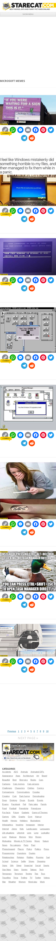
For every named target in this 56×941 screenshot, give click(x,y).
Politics (38, 849)
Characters (20, 788)
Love (4, 837)
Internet (5, 829)
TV (31, 878)
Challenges (7, 788)
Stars (16, 870)
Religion (20, 857)
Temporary (7, 874)
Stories (24, 870)
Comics (40, 788)
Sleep (18, 865)
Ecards (31, 800)
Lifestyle (20, 833)
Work (42, 882)
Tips (36, 874)
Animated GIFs (37, 772)
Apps (18, 776)
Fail (24, 804)
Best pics (23, 780)
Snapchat (28, 865)
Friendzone (36, 808)
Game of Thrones (40, 812)
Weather (12, 882)
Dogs (4, 800)
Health (5, 821)
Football (12, 808)
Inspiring (19, 825)
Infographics (7, 825)
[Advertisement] (28, 46)
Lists (29, 833)
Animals (24, 772)
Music (37, 841)
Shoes (31, 861)
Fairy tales (33, 804)
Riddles (30, 857)
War (4, 882)
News (4, 845)
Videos (47, 878)
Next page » (28, 738)
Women (22, 882)
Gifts (14, 817)
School (5, 861)
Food (4, 808)
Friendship (23, 808)
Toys (43, 874)
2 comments (5, 283)
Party (26, 845)
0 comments (5, 133)
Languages (45, 829)
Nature (46, 841)
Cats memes (19, 784)
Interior (41, 825)
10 (47, 731)
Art (37, 776)
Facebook (15, 804)
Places (21, 849)
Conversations (23, 792)
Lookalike (45, 833)
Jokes (14, 829)
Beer (15, 780)
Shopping (41, 861)
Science (14, 861)
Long (36, 833)
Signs (4, 865)
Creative (6, 796)
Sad (48, 857)
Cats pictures (33, 784)
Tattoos (33, 870)
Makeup (12, 837)
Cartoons (6, 784)
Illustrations (35, 821)
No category (15, 845)
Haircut (38, 817)
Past (33, 845)
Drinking (13, 800)
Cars (41, 780)
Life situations (8, 833)
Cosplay (36, 792)
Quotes (32, 853)
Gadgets (25, 812)
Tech (41, 870)
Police (29, 849)
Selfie (23, 861)
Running (39, 857)
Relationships (8, 857)
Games (5, 817)
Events (40, 800)
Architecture (28, 776)
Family (44, 804)
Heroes (14, 821)
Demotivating (38, 796)
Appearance (7, 776)
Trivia (15, 878)
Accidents (6, 772)
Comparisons (8, 792)
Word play (32, 882)
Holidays (24, 821)
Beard (44, 776)
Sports (46, 865)
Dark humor (24, 796)
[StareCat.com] (28, 5)
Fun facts (6, 812)
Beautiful (6, 780)
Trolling (24, 878)
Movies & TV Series (23, 841)
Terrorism (18, 874)
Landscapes (31, 829)
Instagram (30, 825)
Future (16, 812)
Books (33, 780)
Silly (12, 865)
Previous (11, 731)
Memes (22, 837)
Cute (14, 796)
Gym (30, 817)
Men (31, 837)
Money (38, 837)
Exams (5, 804)
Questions (21, 853)
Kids (22, 829)
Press (46, 849)
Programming (8, 853)
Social (38, 865)
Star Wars (6, 870)
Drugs (22, 800)
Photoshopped (8, 849)
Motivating (6, 841)
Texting (29, 874)
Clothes (30, 788)
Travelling (6, 878)
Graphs (21, 817)
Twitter (38, 878)
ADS (16, 772)
